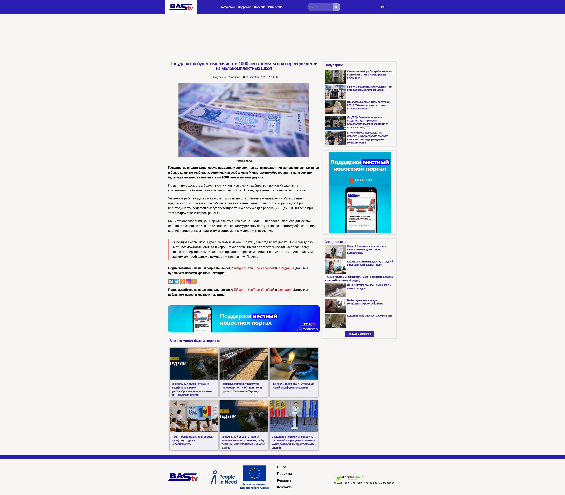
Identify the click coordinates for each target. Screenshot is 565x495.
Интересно (275, 7)
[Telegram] (176, 281)
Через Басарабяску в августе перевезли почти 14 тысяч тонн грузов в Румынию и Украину (242, 387)
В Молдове (233, 77)
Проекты (284, 474)
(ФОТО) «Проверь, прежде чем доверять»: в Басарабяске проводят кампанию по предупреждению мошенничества (367, 137)
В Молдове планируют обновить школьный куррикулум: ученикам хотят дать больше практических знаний (293, 442)
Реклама (284, 480)
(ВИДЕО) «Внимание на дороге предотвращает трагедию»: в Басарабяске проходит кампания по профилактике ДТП (367, 122)
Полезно (259, 7)
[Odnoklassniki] (182, 281)
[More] (194, 281)
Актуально (228, 7)
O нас (281, 467)
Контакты (285, 487)
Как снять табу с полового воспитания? (369, 315)
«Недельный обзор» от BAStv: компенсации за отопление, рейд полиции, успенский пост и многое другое (243, 442)
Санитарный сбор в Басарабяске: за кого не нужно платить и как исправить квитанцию (370, 74)
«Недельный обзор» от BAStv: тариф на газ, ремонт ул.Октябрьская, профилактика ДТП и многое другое (192, 389)
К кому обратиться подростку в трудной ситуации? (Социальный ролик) (370, 263)
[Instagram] (188, 281)
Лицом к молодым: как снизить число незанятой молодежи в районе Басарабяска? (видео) (359, 278)
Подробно (244, 7)
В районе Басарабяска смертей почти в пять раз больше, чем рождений (369, 88)
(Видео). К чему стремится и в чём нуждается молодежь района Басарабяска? (366, 249)
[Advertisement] (282, 36)
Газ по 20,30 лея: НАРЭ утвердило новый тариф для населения (293, 385)
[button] (385, 7)
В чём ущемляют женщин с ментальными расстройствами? (365, 302)
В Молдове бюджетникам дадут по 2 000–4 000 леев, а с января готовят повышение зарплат (368, 105)
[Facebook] (171, 281)
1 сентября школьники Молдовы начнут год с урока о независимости (192, 440)
